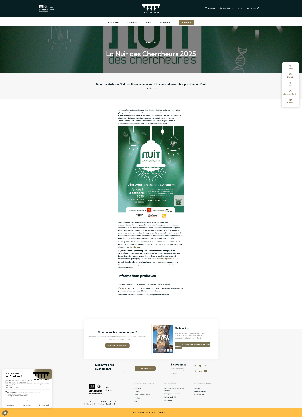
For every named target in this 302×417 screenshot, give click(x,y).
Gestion (197, 388)
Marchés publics (200, 391)
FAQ (135, 401)
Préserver (164, 22)
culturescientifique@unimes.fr (165, 258)
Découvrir (113, 22)
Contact (137, 398)
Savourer (132, 22)
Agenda (211, 8)
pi (205, 365)
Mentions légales (90, 404)
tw (200, 365)
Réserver (186, 22)
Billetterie (290, 77)
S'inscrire (122, 288)
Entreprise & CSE (170, 397)
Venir (148, 22)
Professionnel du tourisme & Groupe (174, 389)
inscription (134, 247)
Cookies (101, 404)
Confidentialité (111, 404)
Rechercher (251, 8)
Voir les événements (145, 368)
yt (205, 371)
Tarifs (290, 85)
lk (200, 371)
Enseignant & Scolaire (172, 394)
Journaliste (168, 400)
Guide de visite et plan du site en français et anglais (192, 345)
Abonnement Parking (290, 94)
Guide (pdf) (290, 102)
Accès (136, 391)
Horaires (290, 68)
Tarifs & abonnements (142, 395)
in (195, 371)
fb (195, 365)
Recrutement (199, 395)
